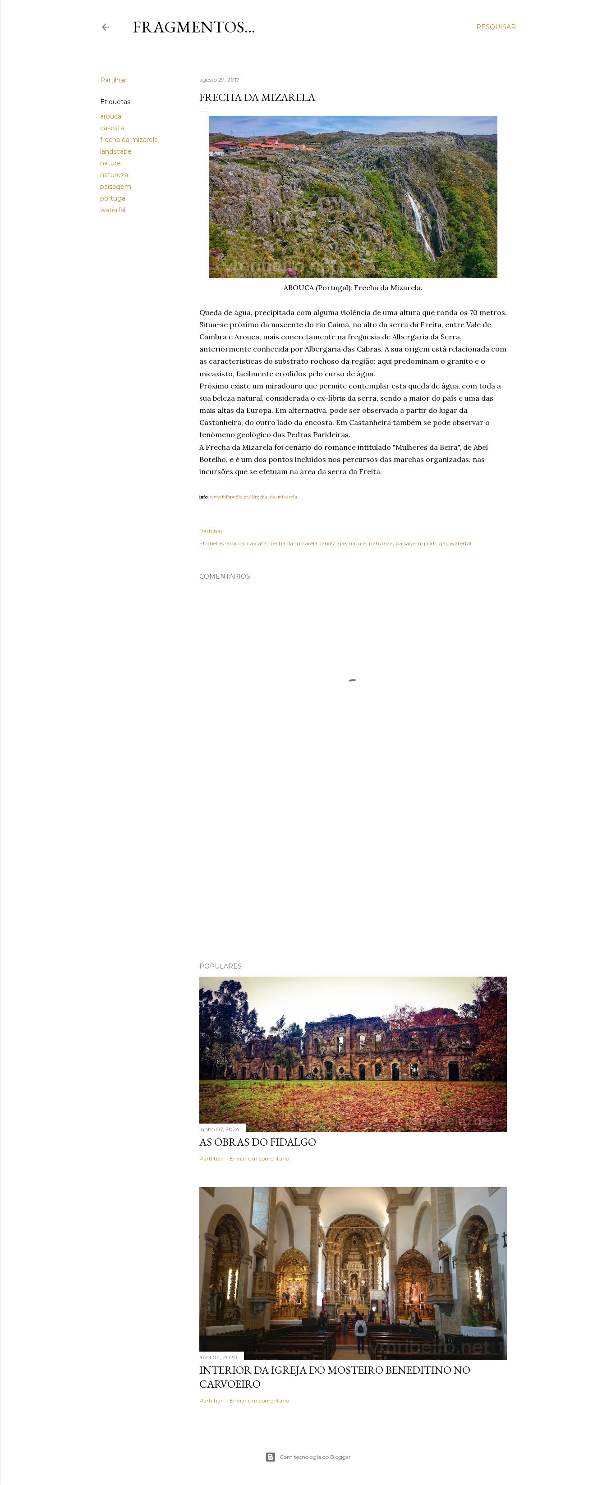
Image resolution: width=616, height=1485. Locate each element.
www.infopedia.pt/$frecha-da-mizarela (253, 497)
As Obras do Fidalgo (257, 1142)
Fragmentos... (194, 26)
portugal (113, 198)
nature (110, 163)
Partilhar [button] (113, 80)
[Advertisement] (353, 876)
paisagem (115, 187)
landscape (116, 151)
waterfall (113, 210)
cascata (112, 128)
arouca (110, 116)
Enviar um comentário (259, 1158)
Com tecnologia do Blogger (315, 1456)
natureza (114, 175)
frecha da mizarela (129, 140)
